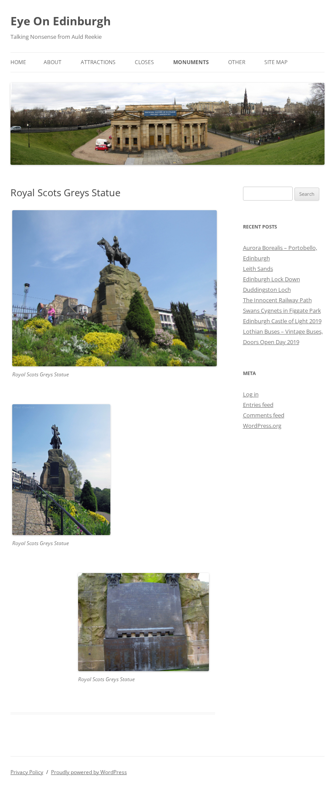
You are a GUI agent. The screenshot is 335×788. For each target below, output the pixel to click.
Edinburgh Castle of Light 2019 (282, 321)
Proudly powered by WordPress (89, 772)
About (53, 62)
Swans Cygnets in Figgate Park (282, 310)
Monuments (191, 62)
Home (18, 62)
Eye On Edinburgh (60, 21)
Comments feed (263, 415)
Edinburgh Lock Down (271, 279)
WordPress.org (262, 426)
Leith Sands (258, 269)
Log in (251, 394)
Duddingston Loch (267, 289)
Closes (144, 62)
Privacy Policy (26, 772)
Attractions (98, 62)
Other (236, 62)
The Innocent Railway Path (277, 300)
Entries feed (258, 405)
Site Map (275, 62)
